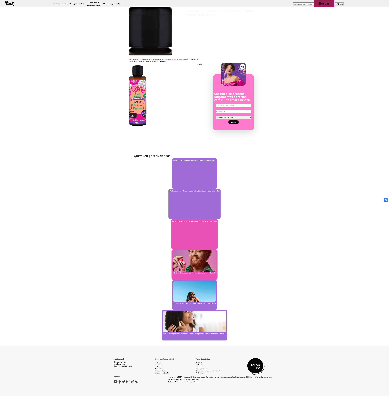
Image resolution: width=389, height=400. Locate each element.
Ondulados (199, 363)
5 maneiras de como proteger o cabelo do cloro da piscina (194, 303)
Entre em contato (120, 362)
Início (131, 59)
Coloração (158, 365)
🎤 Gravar (339, 4)
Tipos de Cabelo (78, 4)
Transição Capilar (161, 371)
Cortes (157, 367)
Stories (106, 4)
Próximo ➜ (233, 122)
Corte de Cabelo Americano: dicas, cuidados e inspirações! (194, 160)
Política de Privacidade (177, 382)
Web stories (200, 373)
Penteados (158, 369)
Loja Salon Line (116, 4)
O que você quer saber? (62, 4)
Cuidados (158, 363)
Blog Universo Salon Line (123, 366)
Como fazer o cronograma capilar (209, 371)
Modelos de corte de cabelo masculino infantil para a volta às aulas (194, 191)
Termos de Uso (193, 382)
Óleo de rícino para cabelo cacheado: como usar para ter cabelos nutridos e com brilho (194, 334)
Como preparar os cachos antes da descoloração (168, 59)
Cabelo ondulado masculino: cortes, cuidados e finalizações (194, 273)
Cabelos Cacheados (141, 59)
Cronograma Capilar (162, 373)
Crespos (199, 367)
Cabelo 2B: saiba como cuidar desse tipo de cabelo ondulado (194, 221)
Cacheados (200, 365)
